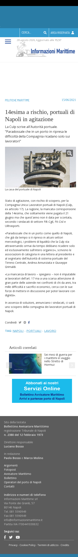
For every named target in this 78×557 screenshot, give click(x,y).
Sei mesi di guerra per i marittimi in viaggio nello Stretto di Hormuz (58, 359)
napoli (18, 331)
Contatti (9, 486)
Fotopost (10, 469)
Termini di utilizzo (48, 545)
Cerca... (26, 32)
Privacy (13, 545)
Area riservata (60, 32)
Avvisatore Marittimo (17, 474)
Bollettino (10, 478)
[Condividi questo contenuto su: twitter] (20, 322)
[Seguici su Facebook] (5, 537)
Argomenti (11, 465)
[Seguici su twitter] (11, 537)
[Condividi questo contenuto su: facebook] (29, 322)
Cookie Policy (28, 545)
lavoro (50, 331)
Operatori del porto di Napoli (22, 482)
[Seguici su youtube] (18, 537)
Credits (65, 545)
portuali (33, 331)
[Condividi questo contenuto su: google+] (24, 322)
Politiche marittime (17, 100)
